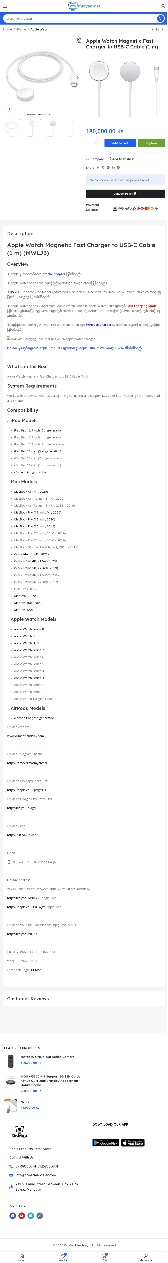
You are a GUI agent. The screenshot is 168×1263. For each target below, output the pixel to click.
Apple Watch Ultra (27, 643)
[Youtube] (21, 1215)
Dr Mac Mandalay (76, 1245)
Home (7, 29)
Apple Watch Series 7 (29, 650)
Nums (24, 1101)
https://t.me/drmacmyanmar (27, 763)
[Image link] (106, 1142)
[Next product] (162, 29)
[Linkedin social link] (113, 167)
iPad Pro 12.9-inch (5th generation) (39, 430)
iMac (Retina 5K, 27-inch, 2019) (36, 568)
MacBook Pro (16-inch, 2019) (34, 526)
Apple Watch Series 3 (29, 678)
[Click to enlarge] (10, 109)
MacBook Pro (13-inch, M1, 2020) (37, 512)
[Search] (160, 18)
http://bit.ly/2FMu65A (22, 934)
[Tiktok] (39, 1215)
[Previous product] (152, 29)
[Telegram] (30, 1215)
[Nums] (10, 1106)
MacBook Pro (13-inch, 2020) (34, 519)
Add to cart (120, 143)
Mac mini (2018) (25, 610)
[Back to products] (157, 29)
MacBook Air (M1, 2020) (31, 491)
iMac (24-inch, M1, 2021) (31, 554)
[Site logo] (84, 6)
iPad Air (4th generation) (31, 472)
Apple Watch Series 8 (29, 629)
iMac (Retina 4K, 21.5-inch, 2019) (37, 561)
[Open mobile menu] (5, 6)
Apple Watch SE (25, 636)
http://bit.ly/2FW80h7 (22, 898)
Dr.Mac (36, 970)
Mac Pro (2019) (25, 596)
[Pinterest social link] (108, 167)
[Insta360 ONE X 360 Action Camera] (10, 1061)
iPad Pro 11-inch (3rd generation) (37, 451)
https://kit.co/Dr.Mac (21, 835)
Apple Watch (40, 29)
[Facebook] (12, 1215)
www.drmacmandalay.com (25, 736)
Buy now (151, 143)
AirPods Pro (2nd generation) (35, 718)
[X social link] (103, 167)
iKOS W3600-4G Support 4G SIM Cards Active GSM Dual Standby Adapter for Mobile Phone (50, 1080)
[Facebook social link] (97, 167)
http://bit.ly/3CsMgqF (22, 808)
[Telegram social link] (118, 167)
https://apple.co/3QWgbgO (26, 790)
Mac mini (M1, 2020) (28, 603)
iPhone (21, 29)
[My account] (163, 6)
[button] (7, 77)
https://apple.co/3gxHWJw (26, 907)
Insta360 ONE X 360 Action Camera (47, 1057)
